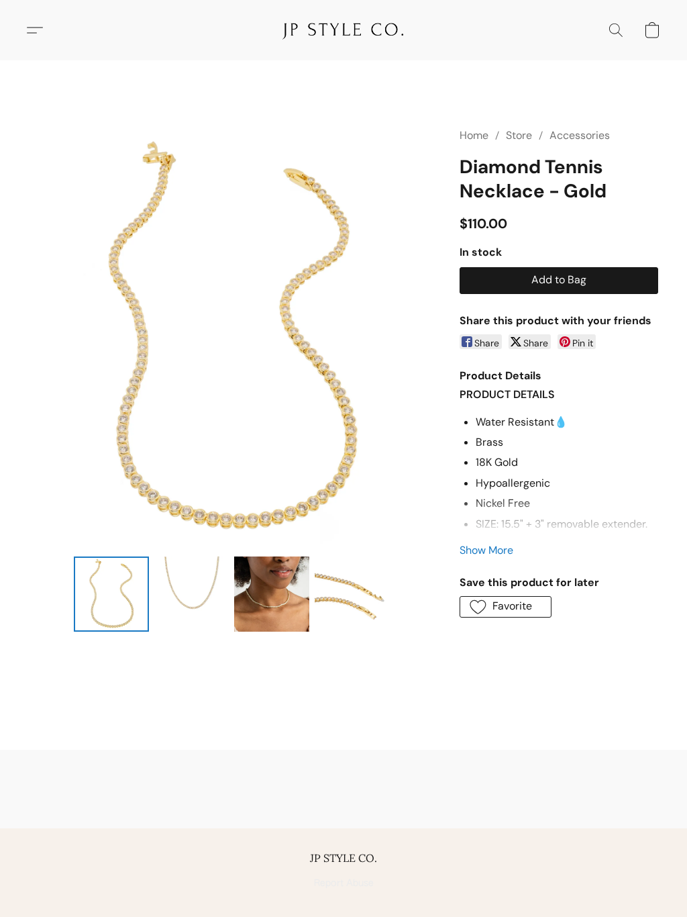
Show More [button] (486, 550)
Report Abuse (344, 883)
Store (519, 135)
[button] (343, 30)
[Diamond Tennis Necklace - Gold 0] (111, 594)
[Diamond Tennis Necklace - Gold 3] (352, 594)
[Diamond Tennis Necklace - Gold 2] (271, 594)
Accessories (579, 135)
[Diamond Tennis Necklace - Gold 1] (191, 594)
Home (474, 135)
